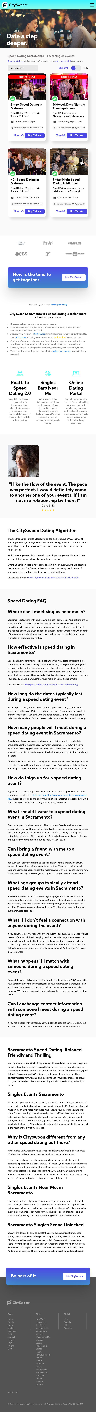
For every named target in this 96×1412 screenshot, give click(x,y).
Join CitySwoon (73, 277)
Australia (68, 1328)
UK (65, 1325)
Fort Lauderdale (43, 1354)
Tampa (39, 1357)
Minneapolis (41, 1372)
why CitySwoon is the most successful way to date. (53, 577)
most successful (63, 61)
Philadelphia (41, 1345)
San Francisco (42, 1328)
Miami (39, 1351)
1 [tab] (45, 517)
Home (10, 1319)
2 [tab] (48, 517)
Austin (39, 1360)
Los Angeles (41, 1322)
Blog (10, 1348)
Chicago (39, 1340)
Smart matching (16, 61)
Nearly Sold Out (27, 76)
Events (11, 1322)
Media (10, 1328)
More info (19, 135)
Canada (67, 1322)
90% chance (21, 337)
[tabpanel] (48, 476)
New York (40, 1319)
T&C (10, 1334)
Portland (40, 1375)
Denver (39, 1378)
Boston (39, 1348)
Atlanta (39, 1384)
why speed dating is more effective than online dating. (51, 684)
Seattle (39, 1342)
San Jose (40, 1334)
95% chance (39, 333)
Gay (86, 67)
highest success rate (62, 351)
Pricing (11, 1345)
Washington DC (43, 1337)
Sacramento (41, 1331)
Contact (11, 1337)
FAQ (10, 1342)
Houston (40, 1363)
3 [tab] (50, 517)
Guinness (12, 1331)
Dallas (39, 1366)
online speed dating (59, 304)
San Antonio (41, 1369)
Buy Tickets (34, 135)
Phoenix (39, 1381)
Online (11, 1325)
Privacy (11, 1340)
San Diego (40, 1325)
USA (66, 1319)
